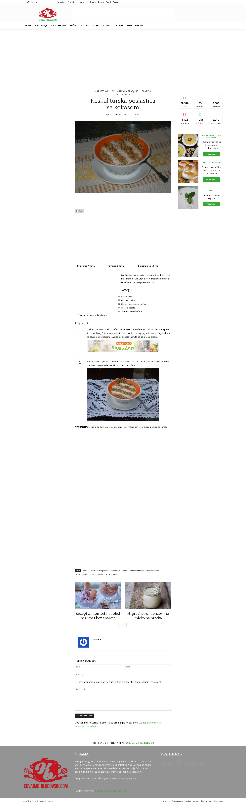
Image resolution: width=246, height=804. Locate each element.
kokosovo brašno (137, 570)
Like (184, 96)
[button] (219, 25)
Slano (96, 25)
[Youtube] (213, 25)
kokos (125, 570)
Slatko (85, 25)
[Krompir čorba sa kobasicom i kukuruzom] (188, 145)
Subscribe (216, 113)
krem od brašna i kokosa (85, 574)
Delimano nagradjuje (125, 91)
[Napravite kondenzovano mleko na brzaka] (148, 595)
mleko (100, 574)
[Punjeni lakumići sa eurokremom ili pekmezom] (188, 171)
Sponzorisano (135, 25)
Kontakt (93, 2)
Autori (108, 2)
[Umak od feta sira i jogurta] (188, 197)
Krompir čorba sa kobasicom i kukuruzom (212, 145)
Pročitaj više (211, 154)
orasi (108, 574)
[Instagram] (198, 25)
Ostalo (118, 25)
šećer (115, 574)
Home (28, 25)
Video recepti (58, 25)
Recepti (116, 2)
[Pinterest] (203, 25)
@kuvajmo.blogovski (140, 742)
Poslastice (123, 94)
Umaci (211, 190)
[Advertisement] (123, 14)
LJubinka (117, 114)
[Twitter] (208, 25)
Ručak (73, 25)
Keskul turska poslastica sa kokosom (105, 570)
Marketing (83, 2)
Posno (106, 25)
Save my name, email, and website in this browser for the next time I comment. (119, 682)
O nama (101, 2)
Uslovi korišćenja (216, 801)
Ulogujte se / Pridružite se (67, 2)
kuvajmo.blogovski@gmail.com (110, 790)
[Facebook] (189, 25)
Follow (200, 96)
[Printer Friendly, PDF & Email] (79, 211)
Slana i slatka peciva (211, 162)
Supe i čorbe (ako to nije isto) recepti (211, 136)
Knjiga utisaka (177, 801)
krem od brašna (152, 570)
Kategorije (41, 25)
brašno (86, 570)
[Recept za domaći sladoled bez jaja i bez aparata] (98, 595)
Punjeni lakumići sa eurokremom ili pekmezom (212, 170)
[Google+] (193, 25)
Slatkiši (146, 91)
